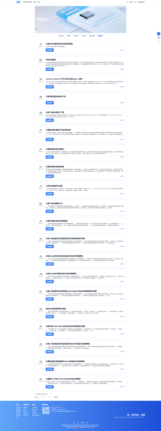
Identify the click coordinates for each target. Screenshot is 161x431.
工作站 (25, 409)
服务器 (25, 407)
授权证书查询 (35, 415)
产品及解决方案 (27, 2)
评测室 (68, 36)
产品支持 (34, 407)
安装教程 (100, 36)
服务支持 (34, 409)
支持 (39, 2)
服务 (35, 2)
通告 (87, 423)
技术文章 (75, 36)
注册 (78, 423)
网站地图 (82, 423)
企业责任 (18, 413)
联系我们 (18, 411)
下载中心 (34, 411)
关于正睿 (18, 407)
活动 (17, 417)
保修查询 (34, 413)
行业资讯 (83, 36)
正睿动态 (61, 36)
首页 (74, 423)
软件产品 (25, 413)
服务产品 (25, 415)
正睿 (18, 2)
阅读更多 (49, 50)
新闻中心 (18, 415)
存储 (24, 411)
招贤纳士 (18, 409)
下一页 (50, 397)
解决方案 (92, 36)
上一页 (42, 397)
